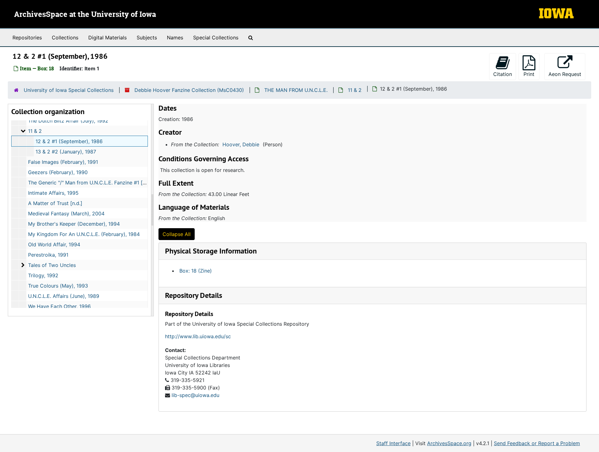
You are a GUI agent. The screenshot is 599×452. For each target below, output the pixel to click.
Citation (502, 74)
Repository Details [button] (193, 295)
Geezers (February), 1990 (58, 172)
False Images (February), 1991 (63, 162)
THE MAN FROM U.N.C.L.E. (296, 90)
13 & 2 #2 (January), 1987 (66, 151)
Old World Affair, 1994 (54, 244)
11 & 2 (355, 90)
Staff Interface (393, 443)
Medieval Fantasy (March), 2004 (66, 213)
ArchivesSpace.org (449, 443)
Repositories (27, 37)
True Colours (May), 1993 (58, 286)
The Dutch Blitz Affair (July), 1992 (68, 121)
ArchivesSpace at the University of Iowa (85, 14)
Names (175, 37)
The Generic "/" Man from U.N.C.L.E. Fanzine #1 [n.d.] (90, 182)
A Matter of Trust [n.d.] (55, 203)
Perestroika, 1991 (48, 255)
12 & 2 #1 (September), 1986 (69, 141)
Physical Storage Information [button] (211, 251)
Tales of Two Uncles (52, 265)
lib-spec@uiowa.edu (195, 395)
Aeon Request (566, 74)
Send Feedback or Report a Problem (537, 443)
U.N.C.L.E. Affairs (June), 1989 (63, 296)
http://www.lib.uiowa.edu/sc (198, 336)
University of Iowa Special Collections (69, 90)
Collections (65, 37)
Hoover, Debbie (240, 144)
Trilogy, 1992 (43, 275)
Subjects (147, 37)
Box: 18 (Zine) (195, 271)
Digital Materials (107, 37)
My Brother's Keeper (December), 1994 (74, 224)
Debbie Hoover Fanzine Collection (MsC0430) (189, 90)
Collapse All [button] (177, 234)
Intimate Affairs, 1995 (53, 193)
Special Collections (215, 37)
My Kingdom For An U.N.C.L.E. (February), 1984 (84, 234)
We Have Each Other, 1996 (59, 306)
